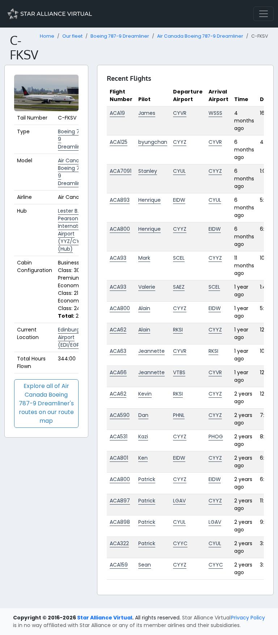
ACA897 (120, 500)
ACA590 (120, 415)
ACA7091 (120, 171)
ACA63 (118, 351)
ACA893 (120, 200)
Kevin (145, 393)
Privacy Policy (248, 617)
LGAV (179, 500)
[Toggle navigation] (263, 14)
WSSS (215, 113)
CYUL (179, 171)
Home (47, 36)
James (146, 113)
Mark (144, 258)
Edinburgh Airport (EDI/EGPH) (71, 337)
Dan (143, 415)
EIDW (179, 200)
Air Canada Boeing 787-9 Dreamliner (200, 36)
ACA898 (120, 522)
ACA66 (118, 372)
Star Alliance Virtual (104, 617)
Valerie (146, 287)
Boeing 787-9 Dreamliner (119, 36)
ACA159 (119, 564)
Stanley (147, 171)
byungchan (152, 142)
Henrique (149, 200)
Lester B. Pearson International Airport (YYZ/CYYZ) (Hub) (74, 229)
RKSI (178, 329)
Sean (144, 564)
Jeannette (151, 351)
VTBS (179, 372)
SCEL (179, 258)
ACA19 (117, 113)
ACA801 (119, 457)
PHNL (179, 415)
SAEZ (179, 287)
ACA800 (120, 229)
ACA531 (118, 436)
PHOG (215, 436)
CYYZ (179, 142)
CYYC (180, 543)
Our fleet (72, 36)
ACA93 (118, 258)
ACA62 (118, 329)
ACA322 (119, 543)
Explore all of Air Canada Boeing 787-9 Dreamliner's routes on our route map (46, 403)
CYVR (179, 113)
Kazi (143, 436)
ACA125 (118, 142)
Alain (144, 308)
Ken (143, 457)
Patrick (146, 479)
